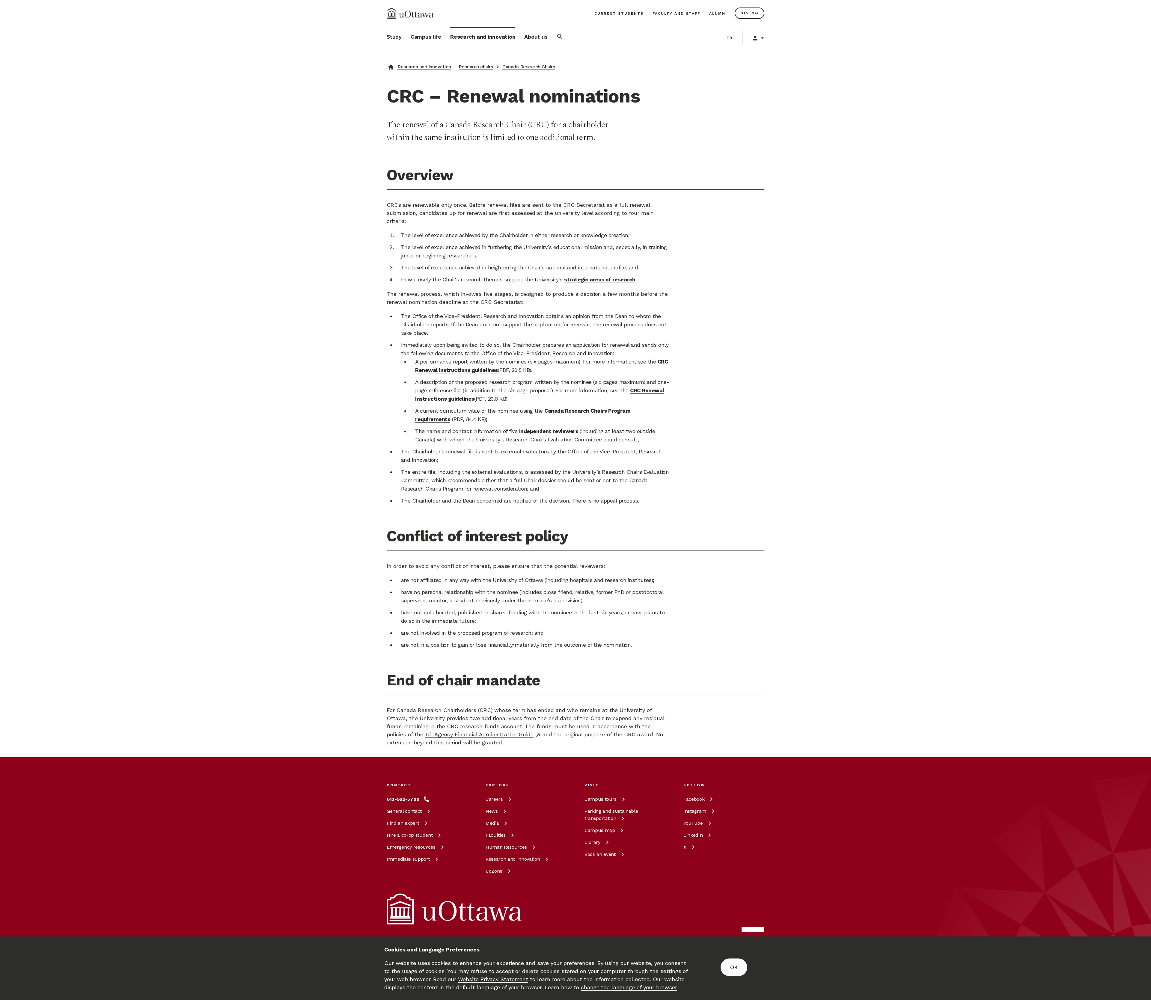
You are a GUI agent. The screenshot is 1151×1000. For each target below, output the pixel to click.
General (404, 811)
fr (730, 38)
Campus (600, 799)
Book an (600, 854)
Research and (513, 859)
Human (506, 847)
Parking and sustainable (611, 814)
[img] (410, 13)
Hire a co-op (410, 835)
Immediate (408, 859)
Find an (403, 823)
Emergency (411, 847)
